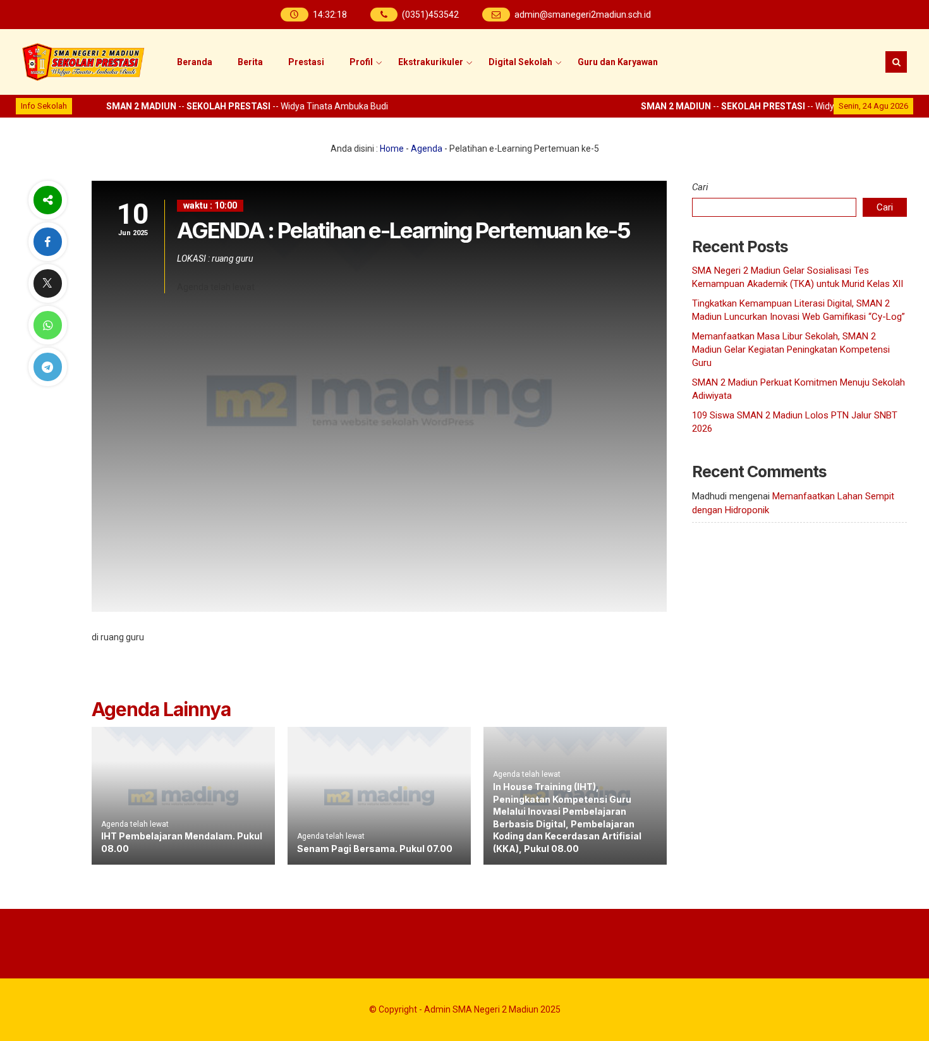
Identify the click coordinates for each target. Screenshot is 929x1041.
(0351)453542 (430, 14)
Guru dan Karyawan (618, 62)
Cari (700, 187)
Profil (361, 62)
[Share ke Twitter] (47, 283)
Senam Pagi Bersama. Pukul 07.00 (374, 848)
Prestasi (306, 62)
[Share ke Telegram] (47, 367)
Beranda (194, 62)
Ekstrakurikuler (430, 62)
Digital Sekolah (520, 62)
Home (392, 148)
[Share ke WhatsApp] (47, 325)
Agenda (426, 148)
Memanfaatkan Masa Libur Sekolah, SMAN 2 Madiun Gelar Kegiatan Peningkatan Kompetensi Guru (791, 349)
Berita (250, 62)
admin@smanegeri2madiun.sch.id (582, 14)
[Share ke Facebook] (47, 241)
